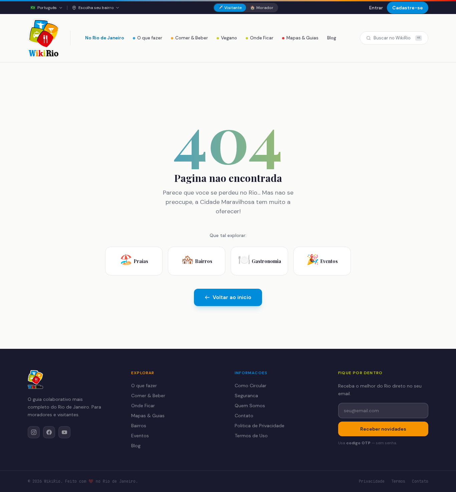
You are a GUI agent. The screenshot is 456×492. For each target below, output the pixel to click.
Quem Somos (250, 406)
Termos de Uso (251, 436)
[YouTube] (64, 432)
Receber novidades (383, 429)
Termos (398, 481)
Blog (331, 38)
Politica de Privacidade (259, 426)
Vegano (229, 38)
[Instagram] (34, 432)
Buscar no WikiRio (397, 38)
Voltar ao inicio (232, 297)
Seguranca (246, 396)
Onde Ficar (261, 38)
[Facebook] (49, 432)
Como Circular (250, 386)
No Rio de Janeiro (104, 38)
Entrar (376, 8)
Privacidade (372, 481)
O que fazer (149, 38)
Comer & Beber (191, 38)
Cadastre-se (407, 8)
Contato (244, 416)
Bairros (138, 426)
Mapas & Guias (302, 38)
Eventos (140, 436)
